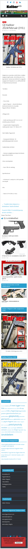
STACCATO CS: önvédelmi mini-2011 (14, 256)
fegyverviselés (22, 411)
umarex (3, 432)
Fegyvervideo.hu (6, 476)
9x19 (11, 408)
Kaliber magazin (20, 421)
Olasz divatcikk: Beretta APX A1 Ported (11, 459)
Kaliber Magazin (6, 479)
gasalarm (3, 413)
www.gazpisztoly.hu (7, 519)
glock (20, 413)
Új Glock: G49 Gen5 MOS (10, 236)
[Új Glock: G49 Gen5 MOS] (14, 222)
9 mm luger (15, 405)
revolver (4, 427)
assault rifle (3, 411)
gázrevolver (22, 416)
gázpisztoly (14, 416)
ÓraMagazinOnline (6, 484)
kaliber (15, 421)
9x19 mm (14, 408)
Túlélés (4, 486)
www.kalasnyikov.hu (7, 516)
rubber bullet (10, 427)
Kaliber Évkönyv (6, 503)
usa (6, 432)
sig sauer (21, 430)
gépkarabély (17, 419)
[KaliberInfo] (3, 15)
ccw (7, 411)
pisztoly (18, 424)
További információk (9, 542)
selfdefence (19, 427)
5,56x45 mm (7, 406)
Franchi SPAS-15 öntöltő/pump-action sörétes (12, 211)
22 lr (18, 408)
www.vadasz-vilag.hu (7, 524)
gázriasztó (5, 419)
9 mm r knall (7, 408)
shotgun (16, 430)
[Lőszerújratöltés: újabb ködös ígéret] (14, 261)
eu (10, 411)
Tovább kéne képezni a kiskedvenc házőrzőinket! (10, 205)
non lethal (6, 425)
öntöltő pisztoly (18, 432)
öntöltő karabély (11, 432)
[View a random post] (25, 15)
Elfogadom (18, 542)
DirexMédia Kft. (6, 474)
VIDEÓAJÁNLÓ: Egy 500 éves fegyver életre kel (13, 452)
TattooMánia (5, 481)
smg (25, 430)
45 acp (22, 408)
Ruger (14, 427)
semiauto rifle (10, 430)
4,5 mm (2, 405)
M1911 (2, 425)
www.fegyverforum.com (8, 514)
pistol (11, 424)
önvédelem (7, 434)
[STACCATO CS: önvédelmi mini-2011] (14, 242)
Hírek (4, 22)
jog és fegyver (8, 421)
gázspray (12, 419)
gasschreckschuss (12, 413)
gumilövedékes (5, 416)
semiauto (4, 430)
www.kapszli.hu (6, 521)
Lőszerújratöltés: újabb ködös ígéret (12, 277)
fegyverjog (14, 411)
